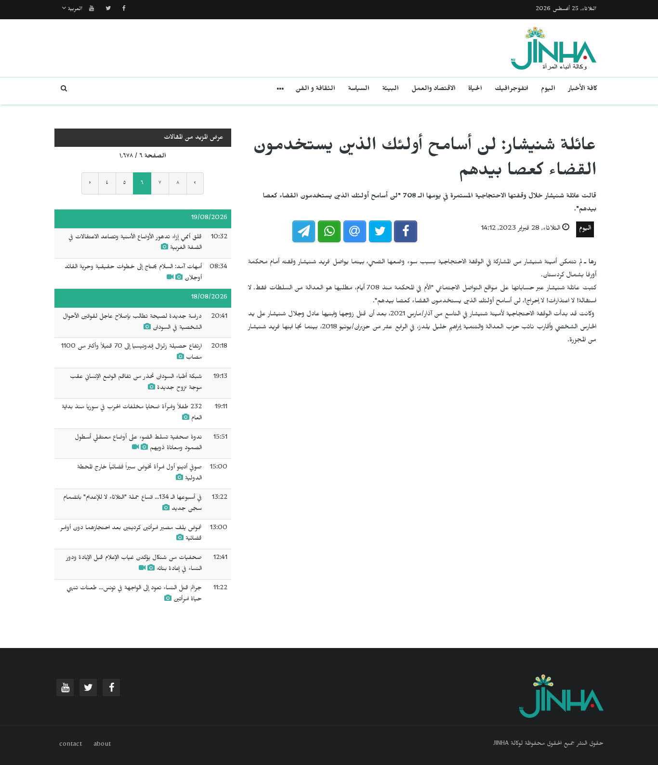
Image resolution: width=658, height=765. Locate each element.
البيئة (390, 90)
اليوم (548, 90)
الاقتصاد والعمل (433, 90)
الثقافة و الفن (315, 90)
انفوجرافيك (511, 90)
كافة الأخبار (582, 90)
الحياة (475, 90)
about (102, 745)
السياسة (358, 90)
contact (70, 745)
